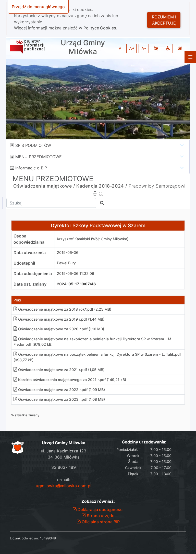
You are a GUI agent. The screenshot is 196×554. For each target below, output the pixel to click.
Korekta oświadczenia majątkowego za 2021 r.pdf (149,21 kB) (72, 379)
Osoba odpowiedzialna (29, 239)
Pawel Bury (66, 263)
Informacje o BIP (31, 167)
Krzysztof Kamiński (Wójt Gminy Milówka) (92, 239)
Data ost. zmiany (30, 284)
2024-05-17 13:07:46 (76, 284)
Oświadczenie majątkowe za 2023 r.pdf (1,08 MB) (61, 399)
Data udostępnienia (33, 273)
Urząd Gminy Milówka (83, 47)
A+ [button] (132, 48)
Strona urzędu (100, 515)
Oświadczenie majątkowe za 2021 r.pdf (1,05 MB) (61, 369)
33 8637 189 (63, 467)
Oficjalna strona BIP (100, 521)
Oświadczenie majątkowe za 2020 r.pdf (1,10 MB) (61, 329)
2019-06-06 (67, 252)
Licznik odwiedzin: (24, 538)
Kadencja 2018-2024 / (101, 186)
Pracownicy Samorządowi (157, 186)
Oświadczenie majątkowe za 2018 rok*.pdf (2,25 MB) (64, 309)
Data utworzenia (30, 252)
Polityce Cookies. (100, 27)
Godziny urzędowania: (144, 442)
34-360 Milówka (64, 457)
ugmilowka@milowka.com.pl (63, 485)
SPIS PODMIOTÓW (33, 145)
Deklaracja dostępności (100, 509)
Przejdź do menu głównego (38, 6)
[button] (156, 48)
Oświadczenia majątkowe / (44, 186)
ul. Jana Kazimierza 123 (63, 450)
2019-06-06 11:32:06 (75, 273)
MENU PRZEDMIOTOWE (38, 156)
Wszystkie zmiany (25, 415)
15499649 (48, 538)
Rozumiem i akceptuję (164, 20)
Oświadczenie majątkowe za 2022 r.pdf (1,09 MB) (61, 389)
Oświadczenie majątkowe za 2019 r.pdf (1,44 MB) (61, 319)
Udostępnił (24, 263)
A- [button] (143, 48)
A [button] (120, 48)
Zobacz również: (98, 501)
